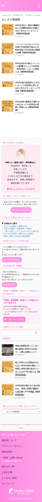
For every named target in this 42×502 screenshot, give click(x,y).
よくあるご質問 (9, 478)
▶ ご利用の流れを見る (12, 260)
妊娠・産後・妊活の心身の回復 (17, 236)
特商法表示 (7, 452)
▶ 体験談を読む (9, 285)
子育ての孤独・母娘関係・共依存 (18, 228)
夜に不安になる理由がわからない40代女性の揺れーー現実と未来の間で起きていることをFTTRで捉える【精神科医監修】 (27, 368)
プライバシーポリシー (12, 446)
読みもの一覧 (8, 466)
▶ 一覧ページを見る (14, 319)
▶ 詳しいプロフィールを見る (21, 189)
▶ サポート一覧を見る (21, 210)
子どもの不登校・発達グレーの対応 (18, 233)
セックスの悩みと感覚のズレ (16, 226)
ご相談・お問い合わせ (12, 457)
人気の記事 (7, 472)
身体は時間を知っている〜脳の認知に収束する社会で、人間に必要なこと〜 (27, 349)
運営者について (9, 440)
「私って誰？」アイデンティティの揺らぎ (21, 231)
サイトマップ (8, 484)
